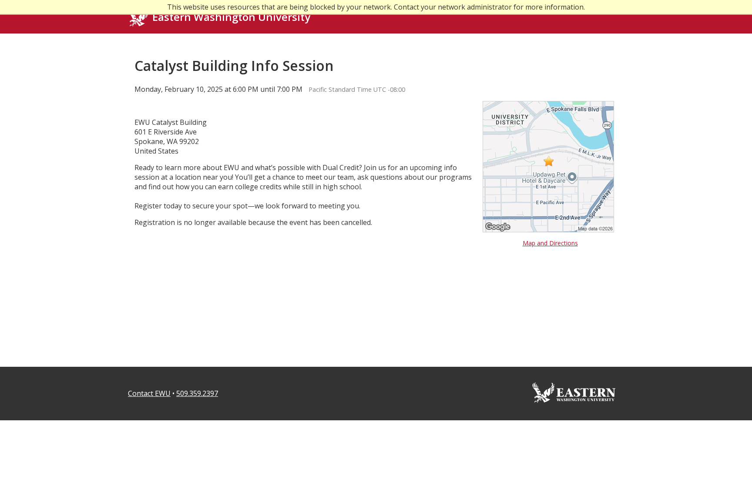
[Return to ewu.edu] (574, 408)
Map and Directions (550, 243)
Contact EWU (149, 393)
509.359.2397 (197, 393)
